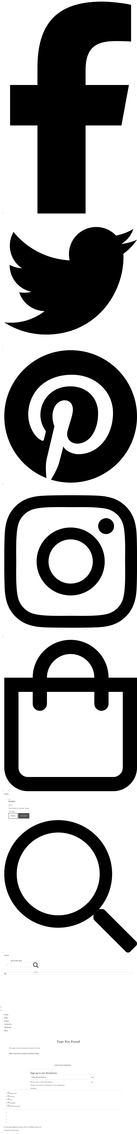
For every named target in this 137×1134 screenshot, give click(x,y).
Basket (13, 816)
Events (6, 1021)
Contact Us (8, 1024)
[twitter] (70, 346)
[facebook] (70, 213)
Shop (6, 1018)
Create (17, 1130)
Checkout (24, 816)
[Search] (36, 964)
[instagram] (70, 636)
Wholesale (7, 1027)
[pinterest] (70, 484)
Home (6, 1014)
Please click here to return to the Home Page (24, 1053)
